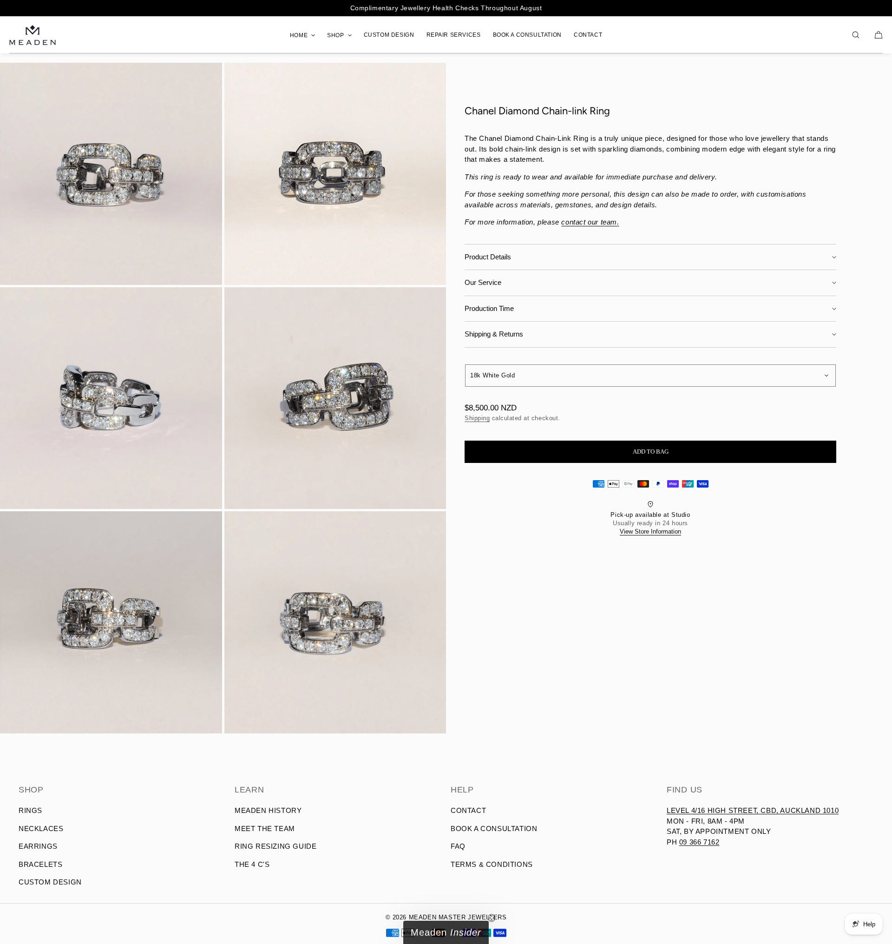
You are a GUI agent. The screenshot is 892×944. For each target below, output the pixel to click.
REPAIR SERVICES (453, 35)
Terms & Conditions (492, 864)
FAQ (458, 846)
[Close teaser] (491, 918)
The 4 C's (252, 864)
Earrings (38, 846)
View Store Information (650, 531)
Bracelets (40, 864)
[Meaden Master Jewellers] (32, 35)
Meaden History (268, 810)
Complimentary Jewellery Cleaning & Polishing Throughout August (445, 8)
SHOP (335, 35)
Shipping (477, 418)
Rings (30, 810)
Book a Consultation (494, 828)
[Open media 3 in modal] (111, 398)
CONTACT (588, 35)
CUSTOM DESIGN (389, 35)
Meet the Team (265, 828)
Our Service (483, 283)
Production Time (489, 308)
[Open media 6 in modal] (335, 622)
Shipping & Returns (494, 334)
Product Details (488, 257)
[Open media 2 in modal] (335, 174)
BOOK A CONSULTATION (527, 35)
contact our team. (590, 222)
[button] (856, 34)
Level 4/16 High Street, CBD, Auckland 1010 (753, 810)
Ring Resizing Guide (275, 846)
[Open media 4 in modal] (335, 398)
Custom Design (50, 882)
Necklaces (41, 828)
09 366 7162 (699, 842)
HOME (299, 35)
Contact (468, 810)
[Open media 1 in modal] (111, 174)
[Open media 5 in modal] (111, 622)
